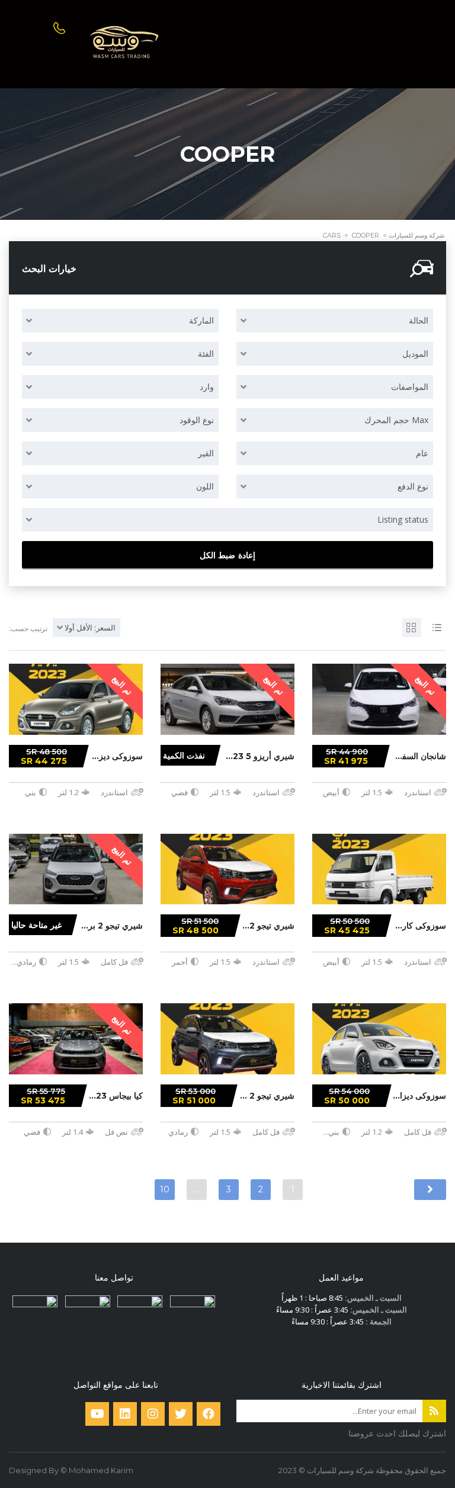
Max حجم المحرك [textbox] (396, 419)
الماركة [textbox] (201, 320)
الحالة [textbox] (418, 320)
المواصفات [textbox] (409, 386)
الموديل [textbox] (415, 353)
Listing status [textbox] (402, 519)
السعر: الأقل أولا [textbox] (90, 627)
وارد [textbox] (207, 386)
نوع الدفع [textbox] (413, 486)
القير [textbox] (206, 453)
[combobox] (334, 320)
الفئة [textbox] (206, 353)
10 (164, 1189)
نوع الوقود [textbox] (197, 419)
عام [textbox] (422, 453)
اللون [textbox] (205, 486)
